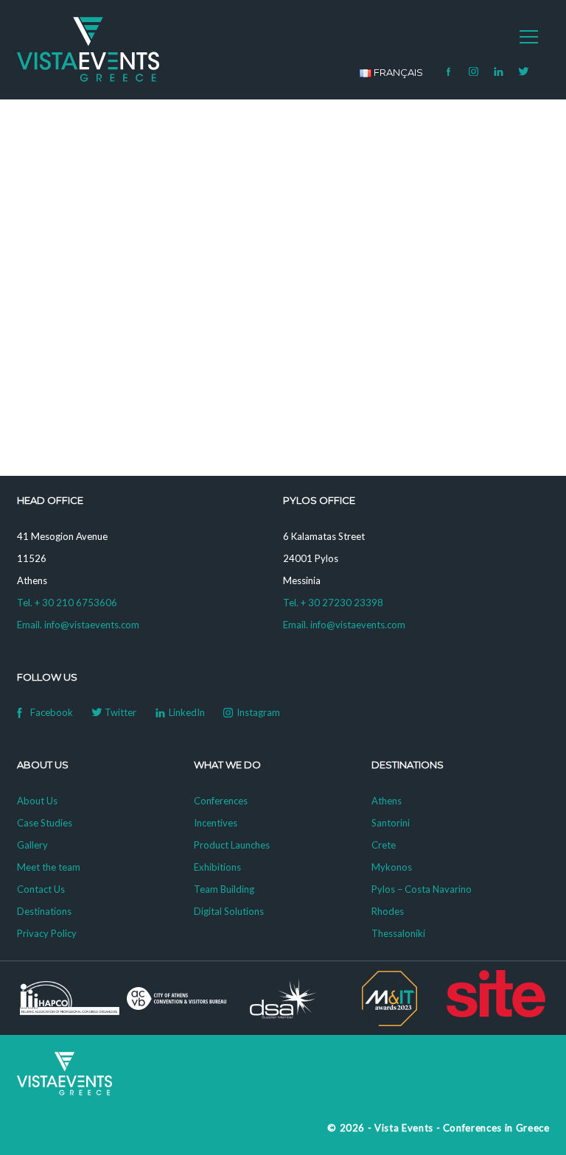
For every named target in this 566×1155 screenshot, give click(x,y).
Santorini (390, 823)
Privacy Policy (47, 933)
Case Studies (44, 823)
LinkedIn (499, 71)
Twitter (524, 71)
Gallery (32, 845)
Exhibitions (217, 867)
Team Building (224, 889)
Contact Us (41, 889)
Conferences (221, 801)
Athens (386, 801)
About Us (37, 801)
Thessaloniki (398, 933)
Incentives (215, 823)
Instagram (474, 71)
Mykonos (391, 867)
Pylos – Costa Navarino (421, 889)
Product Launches (232, 845)
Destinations (44, 911)
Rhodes (387, 911)
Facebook (449, 71)
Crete (383, 845)
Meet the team (48, 867)
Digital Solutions (229, 911)
